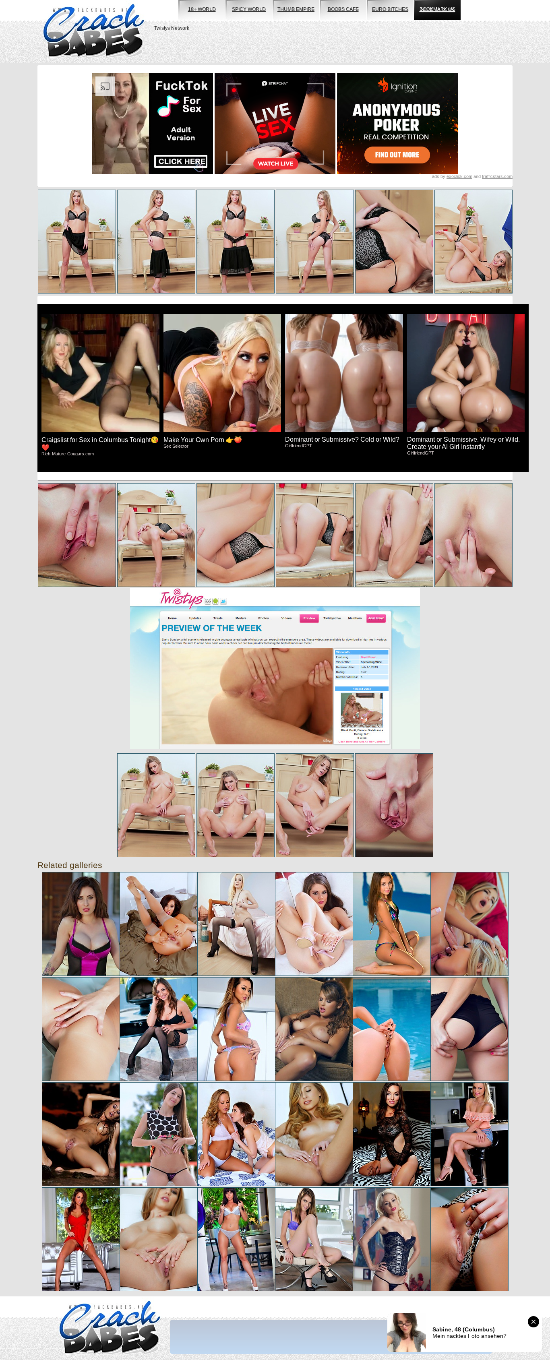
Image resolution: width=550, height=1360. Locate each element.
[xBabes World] (93, 31)
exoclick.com (459, 176)
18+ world (202, 9)
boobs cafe (343, 9)
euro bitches (390, 9)
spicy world (249, 9)
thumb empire (295, 9)
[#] (109, 1328)
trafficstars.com (497, 176)
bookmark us (437, 9)
